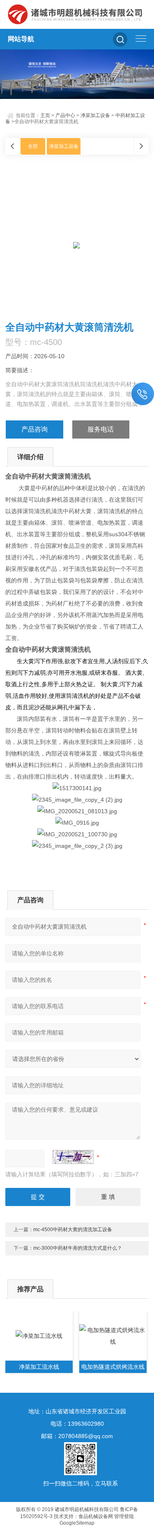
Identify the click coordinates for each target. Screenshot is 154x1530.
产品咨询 (34, 429)
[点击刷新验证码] (73, 1157)
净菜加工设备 (95, 115)
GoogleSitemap (77, 1523)
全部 (33, 146)
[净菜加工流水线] (39, 1336)
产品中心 (65, 115)
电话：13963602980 (77, 1423)
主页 (45, 115)
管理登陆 (124, 1516)
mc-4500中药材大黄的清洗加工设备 (72, 1229)
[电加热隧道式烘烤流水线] (113, 1336)
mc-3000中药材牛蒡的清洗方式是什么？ (77, 1248)
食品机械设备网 (95, 1516)
